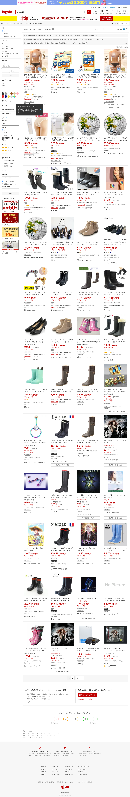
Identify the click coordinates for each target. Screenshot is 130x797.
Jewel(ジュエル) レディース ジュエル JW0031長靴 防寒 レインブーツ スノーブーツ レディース (62, 391)
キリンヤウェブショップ (33, 666)
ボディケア (40, 733)
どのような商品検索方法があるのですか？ (38, 696)
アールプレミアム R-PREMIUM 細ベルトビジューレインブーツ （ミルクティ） (62, 342)
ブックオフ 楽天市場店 (111, 460)
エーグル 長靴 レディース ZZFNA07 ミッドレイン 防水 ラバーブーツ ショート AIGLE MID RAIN (115, 294)
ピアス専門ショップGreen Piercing (115, 411)
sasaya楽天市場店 (58, 310)
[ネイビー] (6, 96)
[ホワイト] (9, 93)
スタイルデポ (56, 92)
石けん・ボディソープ (52, 733)
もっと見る (28, 702)
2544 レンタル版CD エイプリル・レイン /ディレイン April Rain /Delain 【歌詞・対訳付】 (115, 651)
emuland (107, 563)
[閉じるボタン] (126, 35)
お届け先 (4, 120)
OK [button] (40, 109)
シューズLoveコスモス (85, 357)
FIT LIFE (55, 210)
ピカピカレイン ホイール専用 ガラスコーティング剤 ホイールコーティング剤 (88, 651)
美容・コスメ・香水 (29, 733)
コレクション (33, 737)
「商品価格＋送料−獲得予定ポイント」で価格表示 (36, 29)
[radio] (2, 31)
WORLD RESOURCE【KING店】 (114, 153)
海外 (7, 118)
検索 (11, 75)
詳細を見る (85, 43)
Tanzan (28, 407)
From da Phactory (31, 310)
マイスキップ (109, 310)
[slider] (1, 68)
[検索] (89, 12)
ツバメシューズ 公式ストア (86, 310)
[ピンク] (17, 93)
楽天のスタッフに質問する (87, 695)
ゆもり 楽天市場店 (84, 456)
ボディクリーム (50, 735)
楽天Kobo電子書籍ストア (33, 563)
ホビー (25, 737)
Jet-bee (55, 263)
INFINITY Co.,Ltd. (31, 616)
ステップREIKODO (110, 666)
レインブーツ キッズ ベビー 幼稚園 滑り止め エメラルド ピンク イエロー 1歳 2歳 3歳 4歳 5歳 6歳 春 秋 (35, 391)
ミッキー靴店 (109, 360)
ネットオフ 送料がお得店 (112, 512)
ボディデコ (29, 512)
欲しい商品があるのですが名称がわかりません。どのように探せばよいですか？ (49, 694)
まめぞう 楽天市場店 (111, 263)
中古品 (3, 85)
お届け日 (4, 127)
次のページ (80, 678)
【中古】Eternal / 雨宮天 (88, 598)
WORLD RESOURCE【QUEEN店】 (89, 156)
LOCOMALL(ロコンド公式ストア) (62, 357)
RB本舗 (81, 664)
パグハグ (55, 404)
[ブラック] (3, 93)
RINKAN (55, 512)
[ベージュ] (14, 93)
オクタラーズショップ (111, 614)
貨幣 (40, 737)
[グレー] (6, 93)
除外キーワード (6, 186)
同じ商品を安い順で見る (115, 107)
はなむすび (82, 404)
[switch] (18, 139)
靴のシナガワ (56, 619)
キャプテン (29, 212)
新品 (3, 83)
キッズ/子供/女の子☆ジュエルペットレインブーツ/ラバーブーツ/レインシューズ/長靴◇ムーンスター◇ (35, 651)
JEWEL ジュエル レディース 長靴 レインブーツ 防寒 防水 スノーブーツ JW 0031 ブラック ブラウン (115, 342)
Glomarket (108, 210)
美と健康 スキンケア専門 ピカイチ (114, 104)
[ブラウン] (11, 93)
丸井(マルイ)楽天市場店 (85, 208)
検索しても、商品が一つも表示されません (38, 699)
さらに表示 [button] (5, 56)
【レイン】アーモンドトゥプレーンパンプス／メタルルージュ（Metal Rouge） (35, 342)
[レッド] (3, 96)
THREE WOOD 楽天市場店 (60, 461)
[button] (123, 7)
